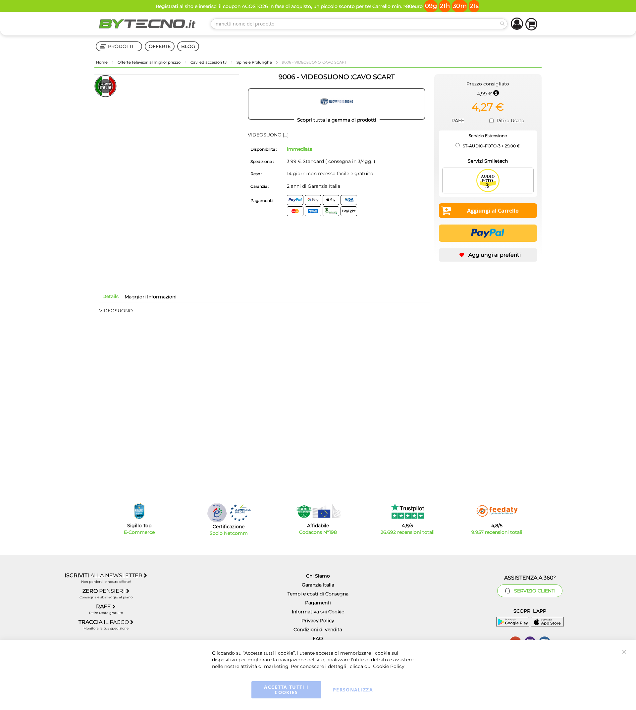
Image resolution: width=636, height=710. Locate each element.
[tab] (110, 296)
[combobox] (359, 24)
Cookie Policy (388, 666)
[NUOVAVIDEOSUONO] (336, 104)
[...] (285, 135)
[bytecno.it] (147, 24)
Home (102, 62)
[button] (488, 255)
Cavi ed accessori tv (209, 62)
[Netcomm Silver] (217, 512)
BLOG (188, 46)
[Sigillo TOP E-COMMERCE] (139, 511)
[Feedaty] (496, 511)
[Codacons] (318, 511)
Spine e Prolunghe (255, 62)
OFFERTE (160, 46)
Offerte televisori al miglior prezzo (150, 62)
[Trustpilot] (408, 511)
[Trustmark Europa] (240, 512)
